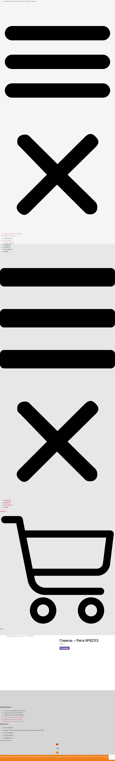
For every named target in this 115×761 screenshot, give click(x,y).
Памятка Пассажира (30, 1)
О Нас (6, 251)
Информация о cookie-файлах (14, 715)
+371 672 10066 (7, 238)
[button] (57, 117)
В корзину (64, 648)
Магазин (15, 636)
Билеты (7, 247)
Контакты (8, 249)
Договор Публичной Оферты (13, 713)
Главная (7, 245)
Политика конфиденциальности (15, 710)
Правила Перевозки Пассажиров (13, 1)
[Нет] (1, 760)
